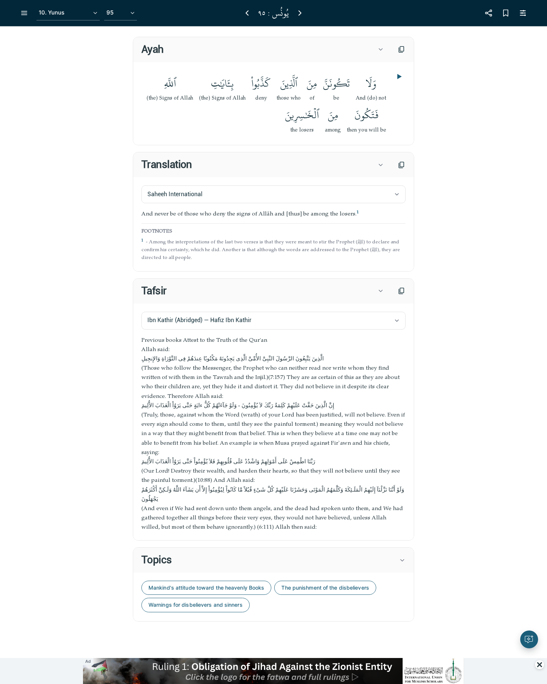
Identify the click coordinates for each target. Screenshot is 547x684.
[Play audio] (398, 76)
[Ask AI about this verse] (529, 639)
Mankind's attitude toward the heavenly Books (206, 587)
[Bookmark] (506, 13)
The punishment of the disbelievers (325, 587)
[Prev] (247, 13)
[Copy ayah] (401, 49)
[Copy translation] (401, 165)
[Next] (300, 13)
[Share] (488, 13)
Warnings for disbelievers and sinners (195, 605)
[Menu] (24, 13)
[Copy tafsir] (401, 291)
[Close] (539, 664)
